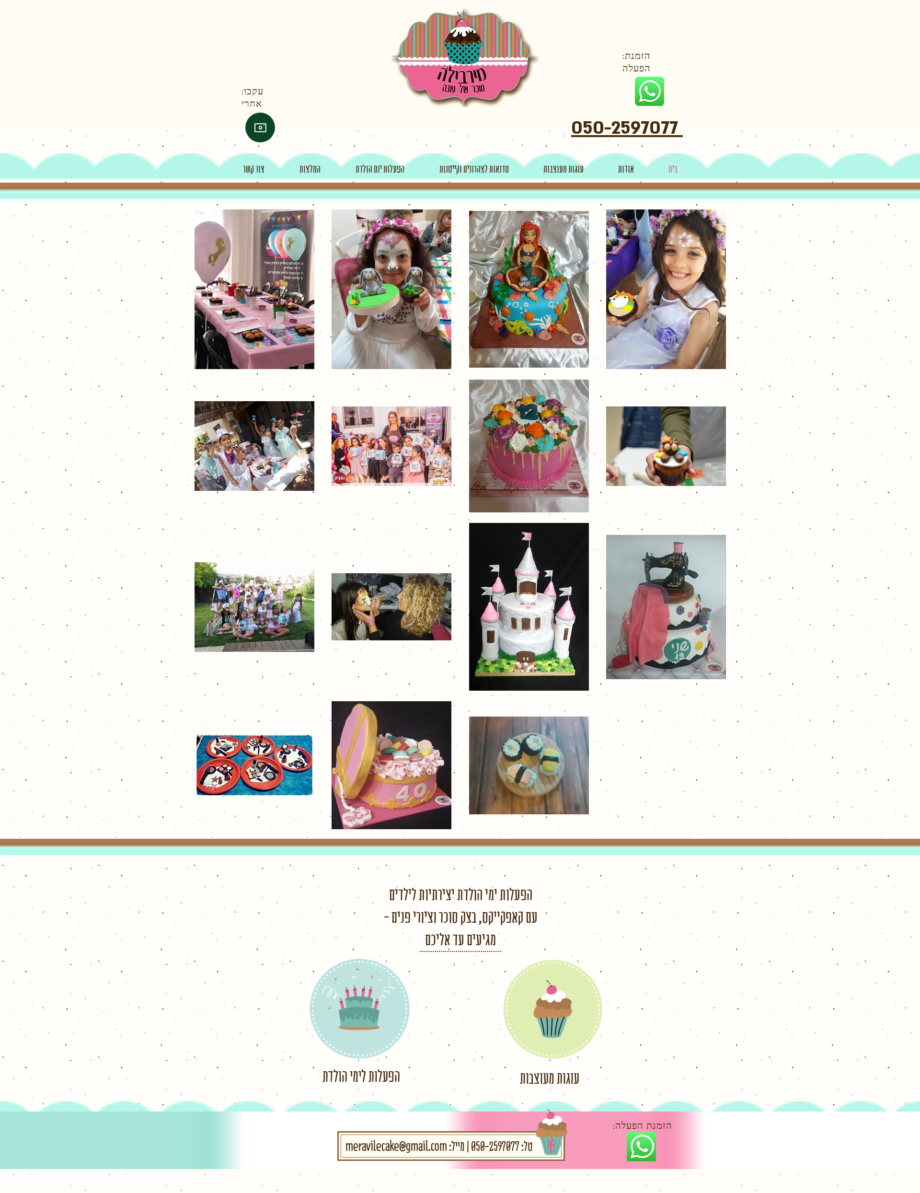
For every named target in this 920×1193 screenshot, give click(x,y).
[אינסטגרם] (260, 127)
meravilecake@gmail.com (396, 1146)
